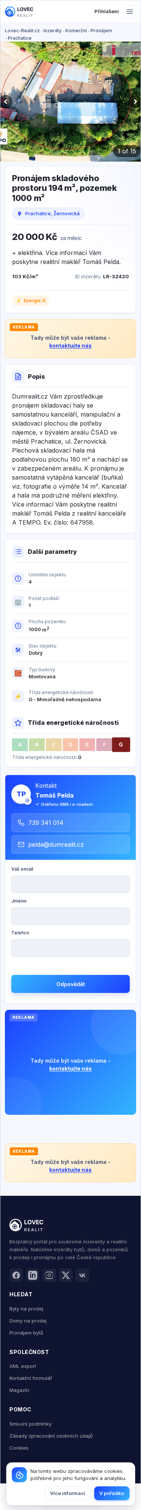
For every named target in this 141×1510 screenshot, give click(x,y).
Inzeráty (53, 30)
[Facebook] (16, 1275)
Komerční (76, 30)
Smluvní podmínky (30, 1424)
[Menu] (129, 11)
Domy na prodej (28, 1321)
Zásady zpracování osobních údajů (51, 1436)
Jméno (19, 901)
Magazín (19, 1390)
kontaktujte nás (70, 345)
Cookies (19, 1448)
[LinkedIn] (32, 1275)
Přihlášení (106, 11)
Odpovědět (70, 984)
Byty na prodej (26, 1309)
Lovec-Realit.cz (22, 30)
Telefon (20, 933)
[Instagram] (49, 1275)
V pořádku (111, 1493)
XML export (22, 1366)
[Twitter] (66, 1275)
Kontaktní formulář (30, 1378)
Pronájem (101, 30)
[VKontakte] (82, 1275)
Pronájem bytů (26, 1333)
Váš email (22, 869)
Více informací (67, 1493)
